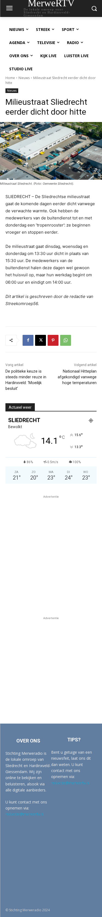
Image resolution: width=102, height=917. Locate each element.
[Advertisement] (51, 551)
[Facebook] (28, 340)
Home (10, 78)
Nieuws (24, 78)
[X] (40, 340)
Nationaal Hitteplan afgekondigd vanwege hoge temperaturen (77, 377)
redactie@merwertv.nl (24, 814)
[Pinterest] (53, 340)
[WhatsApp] (65, 340)
